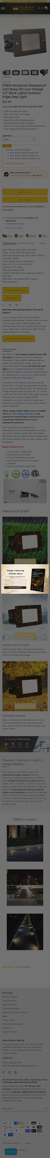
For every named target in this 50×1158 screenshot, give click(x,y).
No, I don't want (15, 591)
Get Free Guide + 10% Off (15, 587)
